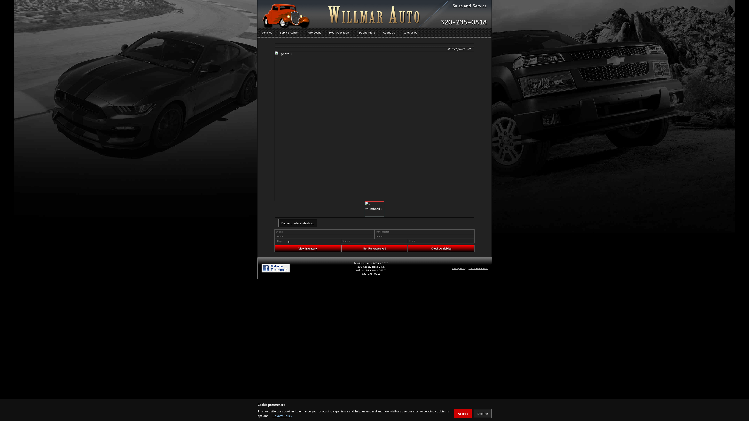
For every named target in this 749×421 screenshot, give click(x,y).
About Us (389, 32)
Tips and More (366, 32)
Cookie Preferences (478, 268)
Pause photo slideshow (297, 223)
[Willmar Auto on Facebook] (276, 271)
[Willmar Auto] (285, 16)
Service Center (289, 32)
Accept (463, 413)
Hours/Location (339, 32)
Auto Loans (313, 32)
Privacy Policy (282, 416)
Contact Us (410, 32)
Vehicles (266, 32)
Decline (482, 413)
